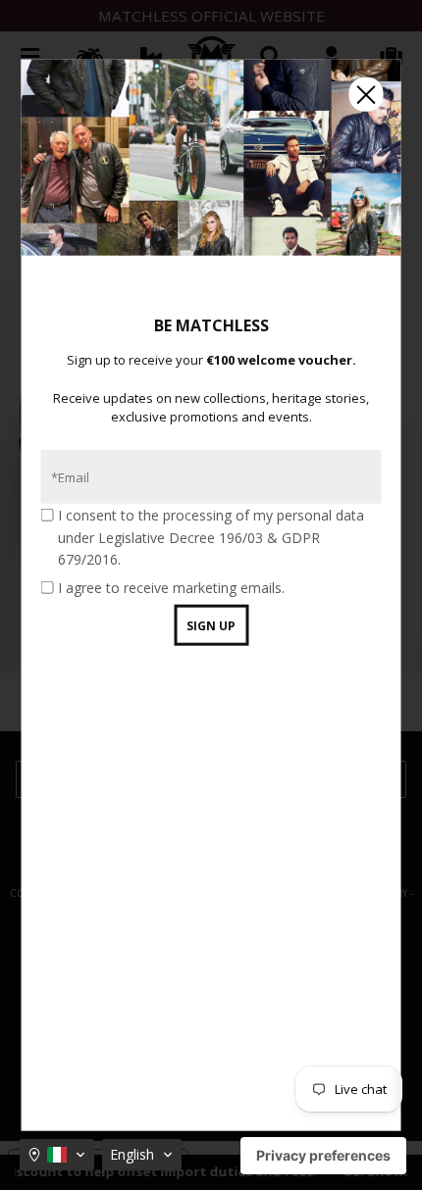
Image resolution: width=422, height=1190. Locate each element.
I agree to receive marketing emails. (171, 586)
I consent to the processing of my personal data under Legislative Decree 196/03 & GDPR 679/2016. (211, 537)
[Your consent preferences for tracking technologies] (323, 1155)
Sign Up (211, 626)
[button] (57, 1154)
